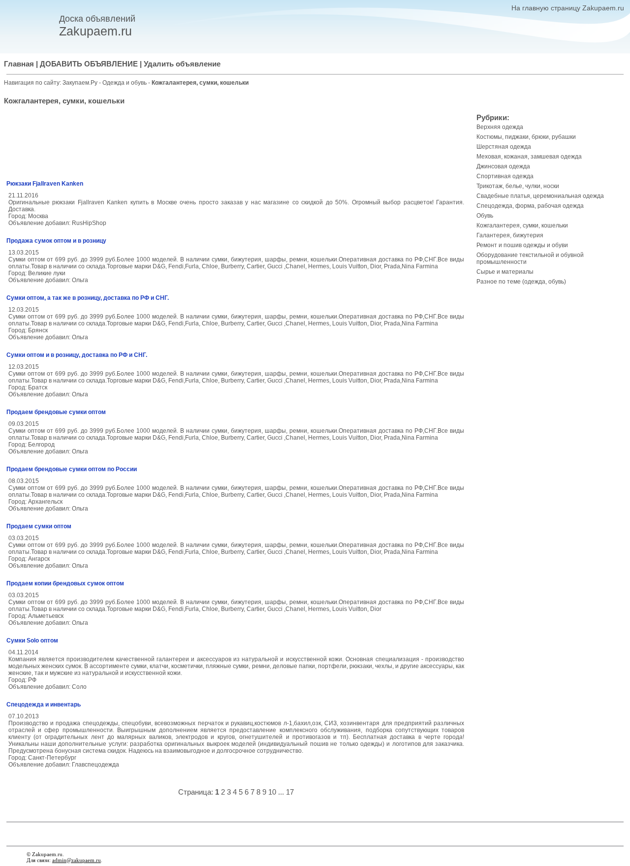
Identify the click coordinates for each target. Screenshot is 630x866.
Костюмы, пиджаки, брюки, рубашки (526, 136)
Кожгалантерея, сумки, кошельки (522, 225)
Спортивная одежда (505, 176)
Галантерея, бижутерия (509, 235)
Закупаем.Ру (80, 82)
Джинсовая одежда (503, 166)
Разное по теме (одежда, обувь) (521, 281)
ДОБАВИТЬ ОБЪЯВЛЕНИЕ (89, 64)
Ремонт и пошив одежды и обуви (522, 245)
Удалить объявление (182, 64)
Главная (19, 64)
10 (272, 792)
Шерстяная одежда (503, 146)
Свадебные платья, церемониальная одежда (540, 195)
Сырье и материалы (505, 271)
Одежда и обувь (125, 82)
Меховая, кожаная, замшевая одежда (529, 156)
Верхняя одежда (499, 127)
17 (290, 792)
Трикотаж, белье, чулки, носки (517, 186)
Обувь (484, 215)
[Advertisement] (236, 144)
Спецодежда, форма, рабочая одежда (530, 205)
